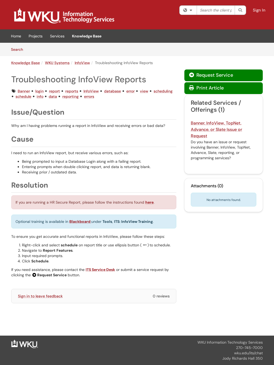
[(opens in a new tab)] (63, 16)
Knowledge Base (86, 36)
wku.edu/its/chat (248, 353)
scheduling (163, 91)
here (149, 202)
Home (16, 36)
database (112, 91)
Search (19, 49)
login (39, 91)
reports (71, 91)
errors (89, 96)
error (130, 91)
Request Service (214, 75)
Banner (24, 91)
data (53, 96)
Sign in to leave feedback (40, 296)
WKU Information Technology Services (230, 342)
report (54, 91)
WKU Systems (57, 62)
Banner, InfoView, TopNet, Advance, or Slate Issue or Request (216, 129)
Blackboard (80, 221)
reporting (70, 96)
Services (57, 36)
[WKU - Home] (24, 343)
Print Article (209, 88)
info (40, 96)
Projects (36, 36)
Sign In (259, 10)
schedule (23, 96)
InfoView (82, 62)
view (144, 91)
